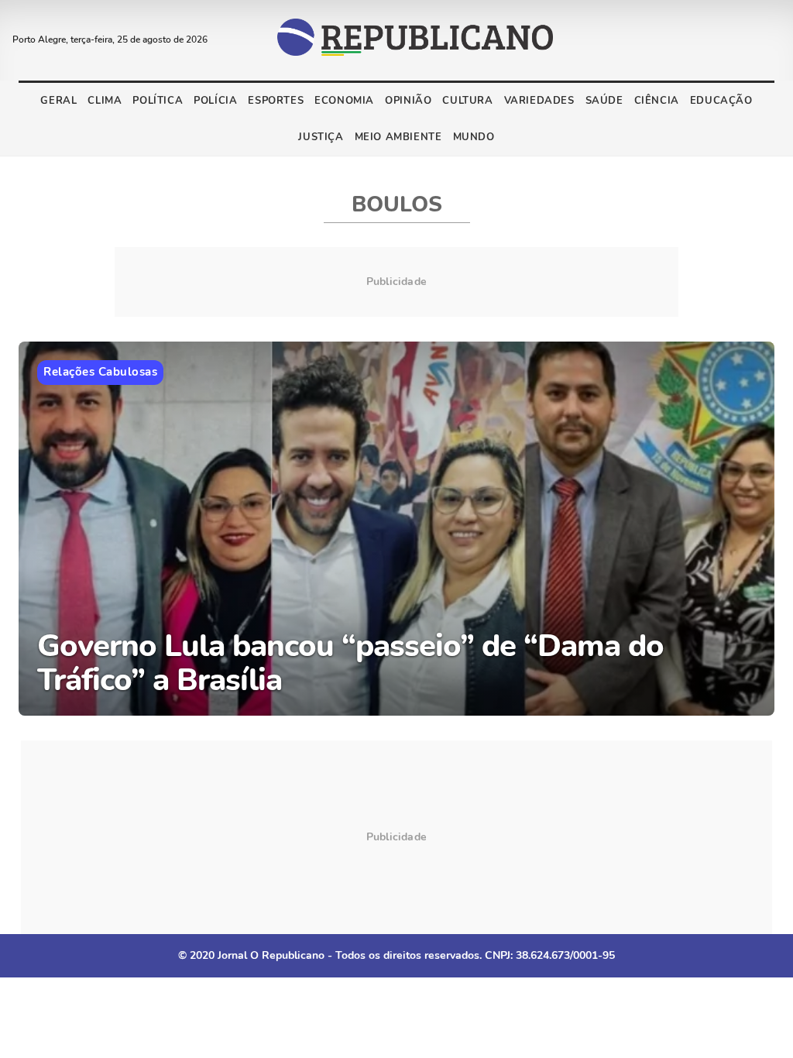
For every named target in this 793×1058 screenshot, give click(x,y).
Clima (105, 101)
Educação (721, 101)
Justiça (320, 137)
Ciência (656, 101)
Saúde (604, 101)
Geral (58, 101)
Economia (344, 101)
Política (157, 101)
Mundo (474, 137)
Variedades (539, 101)
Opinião (408, 101)
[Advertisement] (396, 837)
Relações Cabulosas (100, 372)
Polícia (215, 101)
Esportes (276, 101)
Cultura (467, 101)
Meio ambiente (398, 137)
